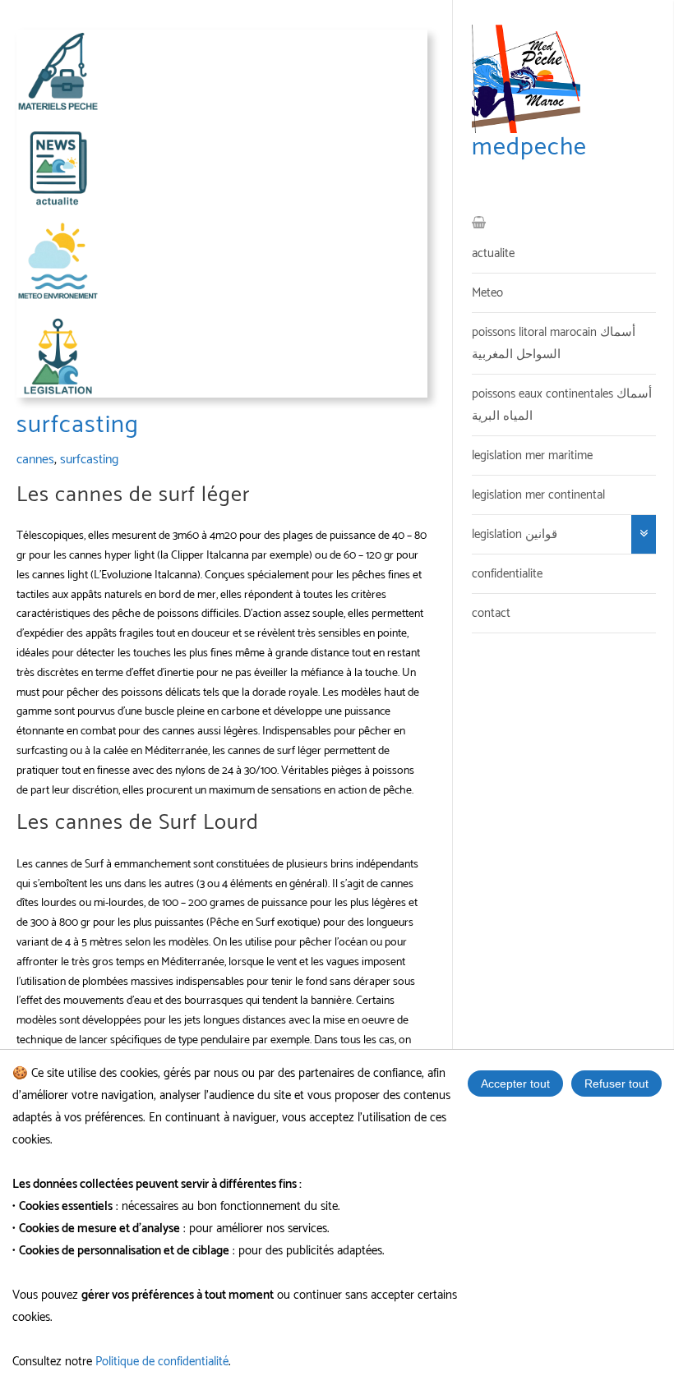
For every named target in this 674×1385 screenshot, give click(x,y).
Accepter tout (515, 1083)
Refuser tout (616, 1083)
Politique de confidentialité (162, 1361)
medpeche (529, 147)
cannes (35, 460)
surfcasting (89, 460)
